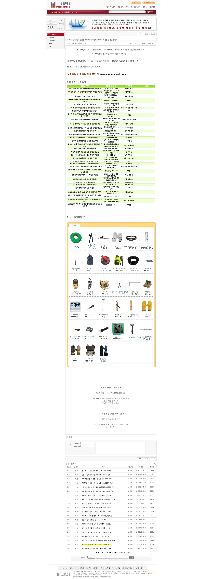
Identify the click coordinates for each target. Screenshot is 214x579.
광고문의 (89, 568)
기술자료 (67, 12)
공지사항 (73, 568)
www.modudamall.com (113, 74)
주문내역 (121, 7)
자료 (50, 47)
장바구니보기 (110, 7)
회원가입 (152, 7)
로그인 (145, 7)
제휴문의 (81, 568)
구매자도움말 (105, 568)
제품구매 (57, 12)
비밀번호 (50, 23)
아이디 (50, 20)
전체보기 (55, 34)
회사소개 (65, 568)
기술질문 (52, 40)
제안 (50, 43)
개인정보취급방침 (128, 568)
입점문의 (96, 568)
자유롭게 (52, 37)
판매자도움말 (116, 568)
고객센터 (137, 7)
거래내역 (129, 7)
